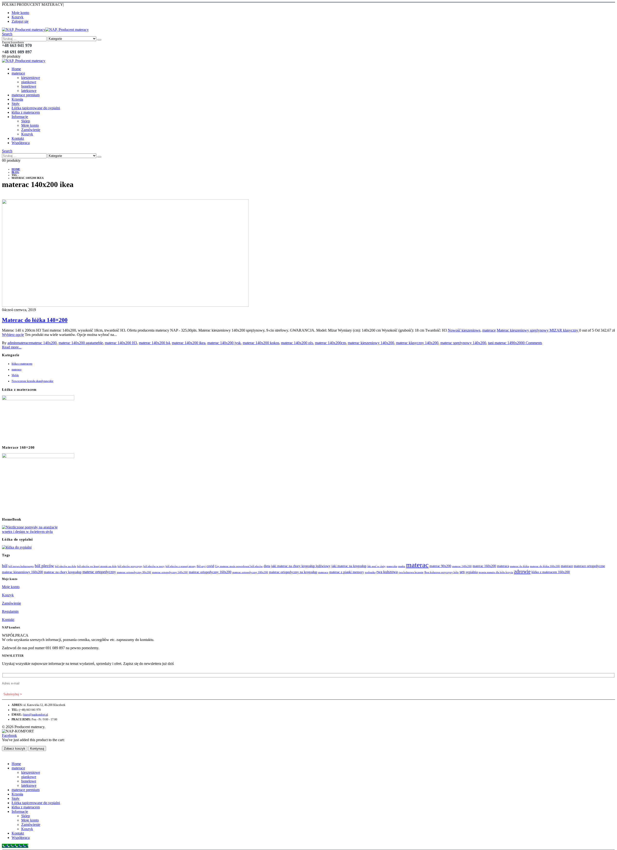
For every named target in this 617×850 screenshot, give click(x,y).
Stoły (16, 104)
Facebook (9, 735)
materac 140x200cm (330, 343)
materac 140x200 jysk (224, 343)
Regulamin (10, 611)
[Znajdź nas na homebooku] (31, 532)
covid (210, 566)
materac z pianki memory (346, 572)
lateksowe (28, 91)
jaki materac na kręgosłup (348, 566)
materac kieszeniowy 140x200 (371, 343)
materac (417, 565)
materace (18, 73)
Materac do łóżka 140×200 (34, 320)
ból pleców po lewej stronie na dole (97, 566)
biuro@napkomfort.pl (35, 714)
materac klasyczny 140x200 (417, 343)
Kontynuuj (37, 748)
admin (12, 343)
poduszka (370, 572)
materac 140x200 (43, 343)
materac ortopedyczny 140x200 (170, 572)
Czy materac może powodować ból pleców (239, 566)
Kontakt (18, 138)
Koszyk (17, 17)
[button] (7, 34)
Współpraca (21, 143)
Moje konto (20, 13)
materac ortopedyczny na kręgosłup (293, 572)
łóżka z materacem (26, 112)
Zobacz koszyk (14, 748)
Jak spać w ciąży (376, 566)
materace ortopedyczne (589, 566)
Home (16, 69)
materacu (323, 572)
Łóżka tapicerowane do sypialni (36, 108)
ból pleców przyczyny (130, 566)
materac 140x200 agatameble (81, 343)
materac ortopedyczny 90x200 (134, 572)
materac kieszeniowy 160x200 (22, 572)
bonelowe (28, 86)
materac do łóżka (519, 566)
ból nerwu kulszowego (21, 566)
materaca (503, 566)
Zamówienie (30, 130)
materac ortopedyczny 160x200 (210, 572)
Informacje (20, 117)
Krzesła (17, 99)
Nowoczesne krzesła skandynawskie (32, 381)
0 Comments (532, 343)
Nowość (455, 330)
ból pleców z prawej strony (181, 566)
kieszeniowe (30, 78)
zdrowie (522, 571)
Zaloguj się (20, 21)
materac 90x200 (440, 566)
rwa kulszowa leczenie (411, 572)
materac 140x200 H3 (121, 343)
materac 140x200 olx (297, 343)
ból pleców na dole (65, 566)
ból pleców (44, 565)
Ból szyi (201, 566)
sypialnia (472, 572)
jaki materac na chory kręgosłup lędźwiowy (300, 566)
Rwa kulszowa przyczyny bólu (441, 572)
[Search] (99, 40)
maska (401, 566)
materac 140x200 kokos (261, 343)
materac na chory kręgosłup (62, 572)
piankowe (28, 82)
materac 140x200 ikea (188, 343)
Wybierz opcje (13, 335)
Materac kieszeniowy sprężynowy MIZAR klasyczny (538, 330)
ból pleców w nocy (154, 566)
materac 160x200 (484, 566)
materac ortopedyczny (99, 572)
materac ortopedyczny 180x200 (250, 572)
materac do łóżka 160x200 (545, 566)
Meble (15, 375)
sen (462, 572)
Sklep (25, 121)
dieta (267, 566)
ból (4, 565)
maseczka (392, 566)
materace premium (26, 95)
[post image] (308, 253)
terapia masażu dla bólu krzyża (496, 572)
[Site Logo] (45, 30)
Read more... (11, 347)
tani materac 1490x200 (505, 343)
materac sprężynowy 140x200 (463, 343)
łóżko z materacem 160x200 (550, 572)
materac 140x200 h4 (154, 343)
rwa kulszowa (387, 572)
